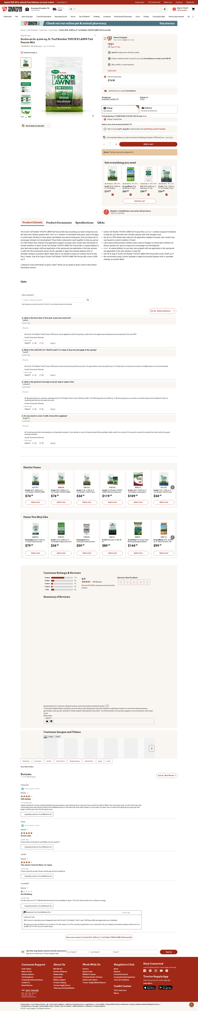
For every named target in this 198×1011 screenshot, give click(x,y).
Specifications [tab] (84, 222)
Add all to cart (139, 201)
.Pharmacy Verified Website (63, 988)
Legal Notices (89, 1004)
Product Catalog (59, 983)
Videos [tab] (57, 736)
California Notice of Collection (82, 1006)
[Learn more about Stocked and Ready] (36, 53)
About (116, 969)
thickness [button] (26, 761)
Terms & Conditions (121, 980)
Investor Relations (60, 972)
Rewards (117, 972)
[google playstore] (165, 987)
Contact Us (26, 983)
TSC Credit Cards (154, 2)
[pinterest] (150, 970)
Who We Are (57, 969)
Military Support (59, 980)
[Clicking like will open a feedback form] (47, 721)
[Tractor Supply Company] (12, 9)
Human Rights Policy (46, 1006)
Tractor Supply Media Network (94, 983)
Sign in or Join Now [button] (117, 213)
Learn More (61, 2)
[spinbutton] (110, 144)
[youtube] (161, 970)
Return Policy (27, 972)
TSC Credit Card (120, 990)
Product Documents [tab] (59, 222)
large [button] (100, 761)
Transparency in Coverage (29, 1006)
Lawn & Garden (32, 30)
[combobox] (165, 311)
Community (57, 977)
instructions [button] (60, 761)
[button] (66, 2)
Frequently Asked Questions (32, 980)
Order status (139, 2)
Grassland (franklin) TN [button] (110, 99)
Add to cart (148, 144)
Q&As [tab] (101, 222)
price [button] (108, 761)
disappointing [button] (75, 761)
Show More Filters (27, 767)
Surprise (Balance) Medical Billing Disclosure (145, 1004)
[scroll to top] (191, 1004)
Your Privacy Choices (38, 1004)
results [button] (48, 761)
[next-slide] (26, 117)
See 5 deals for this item (35, 126)
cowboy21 (26, 384)
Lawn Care (43, 30)
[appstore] (149, 987)
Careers (85, 969)
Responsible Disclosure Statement (117, 1004)
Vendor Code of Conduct (62, 1006)
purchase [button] (37, 761)
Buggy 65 (26, 418)
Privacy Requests (99, 1006)
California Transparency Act (74, 1004)
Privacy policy (25, 1004)
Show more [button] (48, 716)
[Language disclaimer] (107, 706)
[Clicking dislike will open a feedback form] (51, 721)
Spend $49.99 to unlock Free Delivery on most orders (29, 2)
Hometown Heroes (121, 974)
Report (53, 343)
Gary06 (25, 352)
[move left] (25, 487)
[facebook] (144, 970)
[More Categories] (193, 16)
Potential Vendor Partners (92, 977)
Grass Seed (53, 30)
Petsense (179, 2)
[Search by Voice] (164, 9)
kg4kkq (25, 320)
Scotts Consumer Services (34, 337)
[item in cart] (193, 9)
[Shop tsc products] (99, 23)
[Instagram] (155, 970)
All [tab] (45, 736)
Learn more (112, 70)
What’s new (168, 2)
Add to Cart (35, 502)
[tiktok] (166, 970)
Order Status (26, 969)
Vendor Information (90, 980)
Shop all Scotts (25, 35)
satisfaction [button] (89, 761)
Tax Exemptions (28, 977)
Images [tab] (50, 736)
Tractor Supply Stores (61, 985)
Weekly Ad (190, 2)
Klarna (116, 993)
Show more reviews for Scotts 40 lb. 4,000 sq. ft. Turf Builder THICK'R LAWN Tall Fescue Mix (99, 937)
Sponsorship (87, 972)
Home (23, 30)
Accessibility (100, 1004)
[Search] (71, 9)
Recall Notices (27, 985)
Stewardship (58, 974)
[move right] (172, 487)
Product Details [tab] (32, 222)
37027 (142, 99)
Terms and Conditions (57, 1004)
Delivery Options (28, 974)
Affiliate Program (89, 974)
